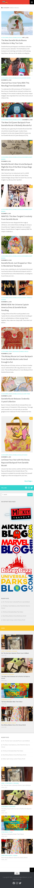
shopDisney (11, 674)
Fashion (3, 299)
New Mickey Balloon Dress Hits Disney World (14, 616)
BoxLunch (16, 351)
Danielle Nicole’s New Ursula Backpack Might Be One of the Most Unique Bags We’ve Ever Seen (16, 167)
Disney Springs (27, 297)
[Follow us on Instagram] (29, 488)
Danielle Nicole (17, 37)
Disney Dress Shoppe (6, 723)
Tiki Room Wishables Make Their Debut (13, 612)
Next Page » (29, 481)
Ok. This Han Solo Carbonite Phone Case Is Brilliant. (16, 602)
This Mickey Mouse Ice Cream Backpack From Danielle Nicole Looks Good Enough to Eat (17, 359)
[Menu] (32, 2)
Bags (11, 37)
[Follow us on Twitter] (32, 488)
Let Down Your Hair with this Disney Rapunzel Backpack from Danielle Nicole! (15, 463)
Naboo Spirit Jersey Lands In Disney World (14, 620)
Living (2, 651)
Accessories (5, 37)
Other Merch (8, 651)
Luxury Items (26, 394)
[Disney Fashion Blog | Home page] (4, 2)
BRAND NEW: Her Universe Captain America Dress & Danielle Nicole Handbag (15, 307)
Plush (9, 699)
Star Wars (14, 651)
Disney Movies (27, 78)
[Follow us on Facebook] (26, 488)
